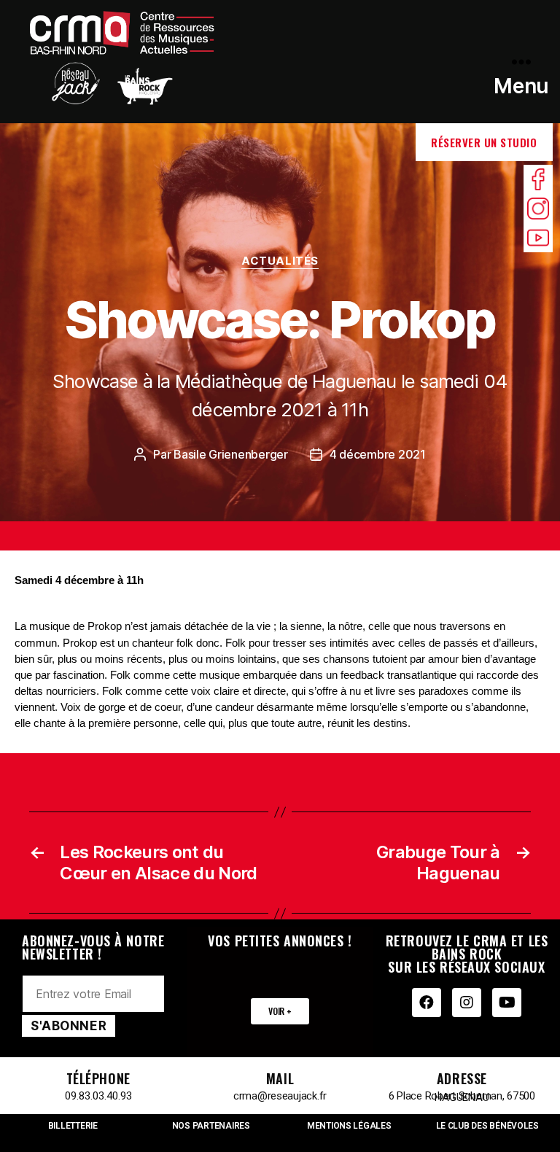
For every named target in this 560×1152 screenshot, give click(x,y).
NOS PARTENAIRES (211, 1126)
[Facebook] (426, 1002)
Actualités (280, 261)
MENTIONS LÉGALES (349, 1126)
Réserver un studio (484, 142)
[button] (279, 1011)
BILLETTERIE (73, 1126)
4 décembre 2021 (378, 454)
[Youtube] (506, 1002)
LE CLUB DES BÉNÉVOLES (487, 1126)
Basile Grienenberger (231, 454)
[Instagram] (466, 1002)
